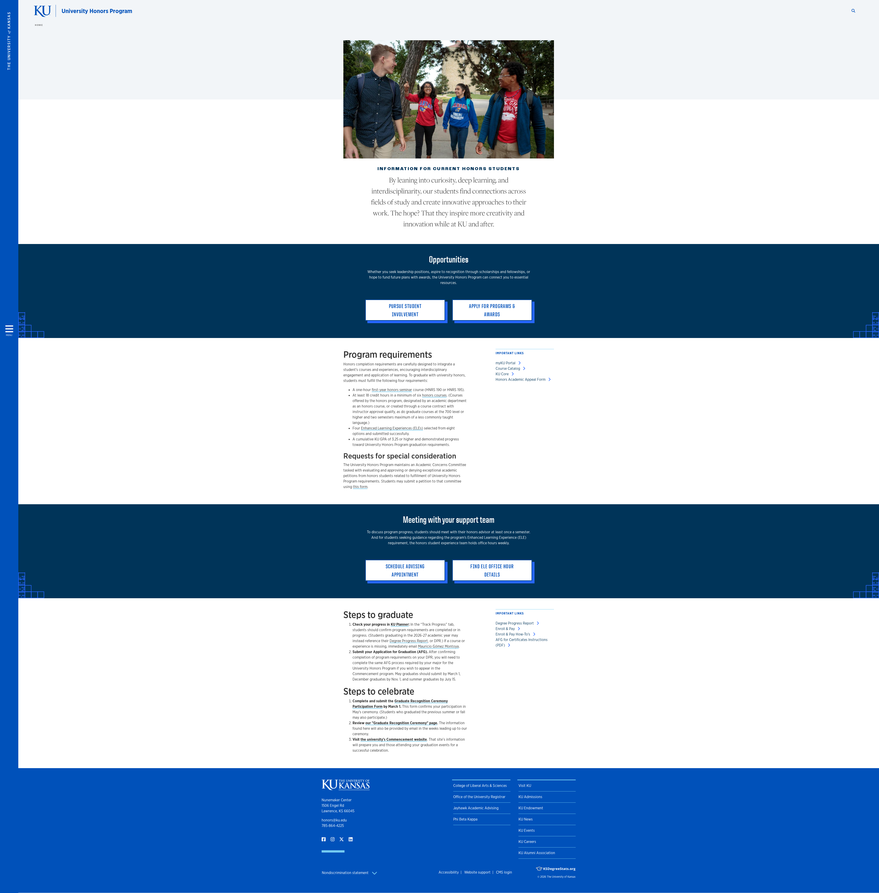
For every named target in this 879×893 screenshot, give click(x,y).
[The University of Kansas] (346, 788)
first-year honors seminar (392, 389)
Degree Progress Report (409, 640)
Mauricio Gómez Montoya (438, 646)
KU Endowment (530, 808)
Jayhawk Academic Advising (476, 808)
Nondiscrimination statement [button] (345, 872)
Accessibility (449, 872)
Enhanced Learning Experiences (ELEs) (392, 428)
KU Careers (527, 841)
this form (360, 486)
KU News (525, 819)
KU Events (526, 830)
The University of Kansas (561, 877)
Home (39, 25)
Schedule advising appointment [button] (405, 570)
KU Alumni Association (536, 852)
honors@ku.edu (334, 820)
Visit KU (524, 785)
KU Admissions (530, 796)
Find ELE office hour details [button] (492, 570)
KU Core (503, 374)
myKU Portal (506, 363)
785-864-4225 (333, 825)
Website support (477, 872)
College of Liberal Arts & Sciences (480, 785)
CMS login (504, 872)
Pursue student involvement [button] (405, 310)
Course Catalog (508, 368)
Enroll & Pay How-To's (513, 634)
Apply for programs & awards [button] (492, 310)
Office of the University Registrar (479, 796)
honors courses (434, 395)
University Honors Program (97, 11)
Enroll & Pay (506, 628)
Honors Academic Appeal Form (521, 379)
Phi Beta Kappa (465, 819)
